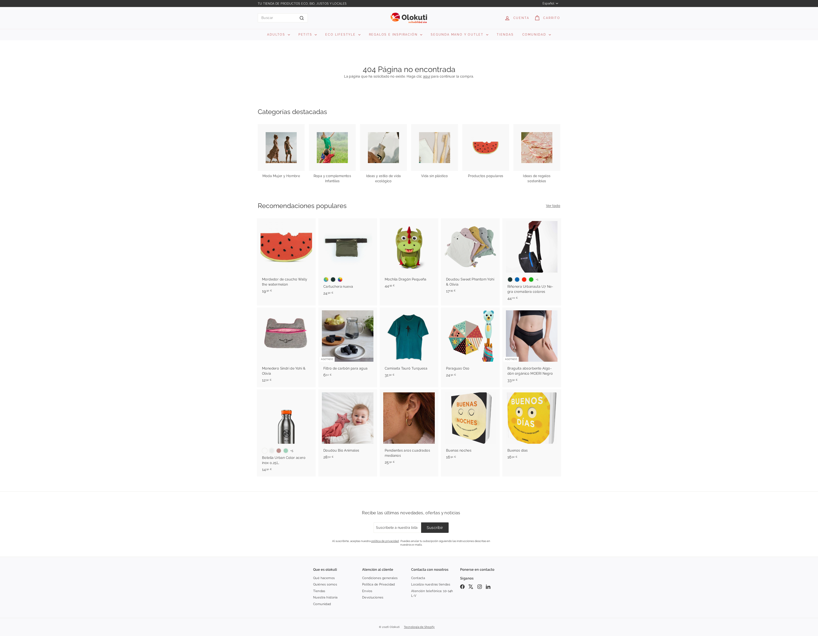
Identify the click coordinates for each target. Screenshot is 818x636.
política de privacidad (385, 541)
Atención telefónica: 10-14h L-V (432, 593)
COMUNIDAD (535, 34)
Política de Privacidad (378, 584)
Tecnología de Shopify (419, 627)
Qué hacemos (324, 578)
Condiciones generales (379, 578)
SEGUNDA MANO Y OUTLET (458, 34)
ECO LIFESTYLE (341, 34)
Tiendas (319, 591)
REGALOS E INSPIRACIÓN (394, 34)
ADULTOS (277, 34)
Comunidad (322, 604)
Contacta (418, 578)
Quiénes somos (325, 584)
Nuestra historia (325, 597)
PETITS (306, 34)
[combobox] (283, 17)
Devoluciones (372, 597)
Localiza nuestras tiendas (430, 584)
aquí (426, 76)
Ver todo (553, 206)
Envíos (367, 591)
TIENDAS (505, 34)
